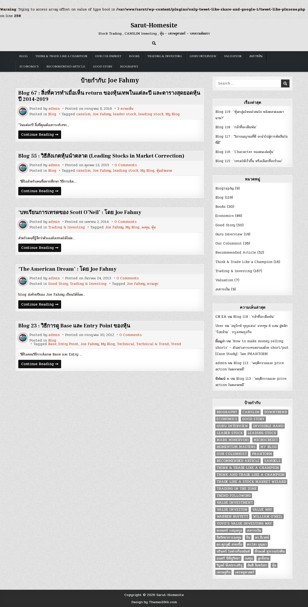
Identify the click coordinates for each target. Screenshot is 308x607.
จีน (248, 537)
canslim (83, 114)
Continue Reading (41, 135)
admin (54, 108)
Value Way (262, 509)
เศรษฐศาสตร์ (244, 572)
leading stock (151, 114)
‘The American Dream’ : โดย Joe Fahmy (67, 269)
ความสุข (152, 284)
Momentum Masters (236, 446)
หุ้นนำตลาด (164, 170)
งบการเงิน (256, 56)
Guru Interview (203, 56)
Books (134, 56)
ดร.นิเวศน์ (262, 537)
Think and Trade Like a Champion (251, 474)
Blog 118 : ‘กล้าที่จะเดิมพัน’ (236, 127)
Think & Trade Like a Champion (61, 56)
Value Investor (232, 509)
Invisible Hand (268, 426)
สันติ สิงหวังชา (257, 565)
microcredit (266, 439)
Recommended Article (65, 66)
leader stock (124, 114)
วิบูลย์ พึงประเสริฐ (230, 565)
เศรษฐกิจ (223, 572)
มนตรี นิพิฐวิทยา (228, 558)
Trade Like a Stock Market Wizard (251, 481)
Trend (176, 344)
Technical (125, 344)
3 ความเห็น (125, 108)
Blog (23, 56)
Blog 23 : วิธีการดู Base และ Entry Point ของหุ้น (74, 325)
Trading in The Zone (237, 488)
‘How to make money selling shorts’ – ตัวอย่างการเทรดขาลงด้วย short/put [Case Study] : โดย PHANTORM (252, 347)
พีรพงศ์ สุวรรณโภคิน (270, 551)
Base (52, 344)
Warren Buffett (232, 516)
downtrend (275, 412)
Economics (29, 66)
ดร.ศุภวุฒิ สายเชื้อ (229, 544)
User (219, 326)
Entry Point (68, 344)
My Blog (173, 114)
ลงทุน (145, 227)
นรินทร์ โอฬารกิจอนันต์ (233, 551)
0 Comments (126, 165)
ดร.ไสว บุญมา (257, 544)
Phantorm (262, 453)
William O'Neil (267, 516)
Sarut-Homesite (154, 25)
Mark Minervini (233, 439)
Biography (129, 66)
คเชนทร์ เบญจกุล (229, 530)
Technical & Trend (152, 344)
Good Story (102, 66)
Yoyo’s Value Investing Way (244, 523)
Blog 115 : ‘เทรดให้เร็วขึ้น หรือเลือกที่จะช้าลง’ (248, 161)
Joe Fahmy (101, 114)
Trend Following (234, 495)
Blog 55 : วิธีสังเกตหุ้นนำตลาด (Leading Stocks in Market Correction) (101, 156)
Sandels (272, 460)
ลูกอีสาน (263, 558)
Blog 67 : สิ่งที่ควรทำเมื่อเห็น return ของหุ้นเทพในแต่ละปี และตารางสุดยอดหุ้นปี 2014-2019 (109, 96)
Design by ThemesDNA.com (154, 602)
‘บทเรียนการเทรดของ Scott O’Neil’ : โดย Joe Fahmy (79, 212)
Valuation (233, 56)
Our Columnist (108, 56)
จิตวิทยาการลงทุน (229, 537)
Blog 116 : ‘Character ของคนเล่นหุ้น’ (244, 152)
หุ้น (153, 227)
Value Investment (235, 502)
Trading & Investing (164, 56)
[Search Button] (154, 43)
